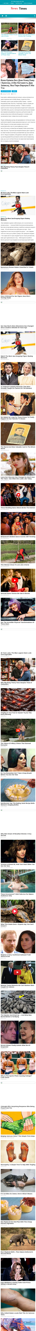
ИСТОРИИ (6, 3)
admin (14, 94)
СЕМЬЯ (12, 3)
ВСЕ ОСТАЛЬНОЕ (28, 3)
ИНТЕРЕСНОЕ (19, 3)
